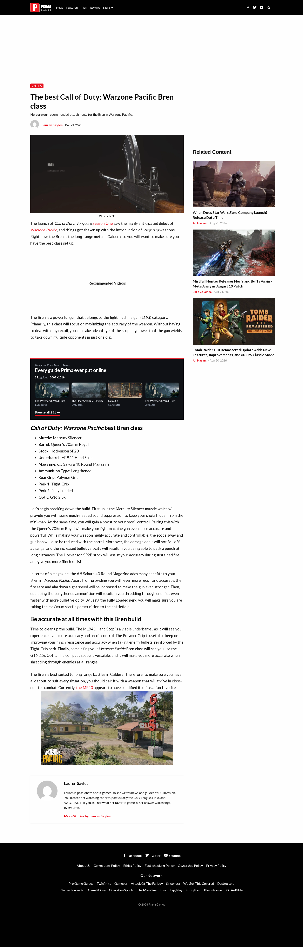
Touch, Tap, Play (171, 890)
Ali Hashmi (200, 223)
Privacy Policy (216, 865)
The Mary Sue (146, 890)
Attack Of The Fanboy (147, 883)
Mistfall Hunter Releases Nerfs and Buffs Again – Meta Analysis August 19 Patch (232, 283)
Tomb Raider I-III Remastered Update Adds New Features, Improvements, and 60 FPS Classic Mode (233, 352)
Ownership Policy (190, 865)
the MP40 (84, 687)
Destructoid (225, 883)
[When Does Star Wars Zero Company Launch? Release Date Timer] (234, 184)
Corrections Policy (107, 865)
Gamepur (121, 883)
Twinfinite (104, 883)
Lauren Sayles (52, 125)
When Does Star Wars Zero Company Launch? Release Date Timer (230, 215)
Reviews (95, 7)
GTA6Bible (234, 890)
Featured (72, 7)
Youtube (174, 855)
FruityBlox (193, 890)
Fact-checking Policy (160, 865)
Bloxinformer (213, 890)
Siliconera (173, 883)
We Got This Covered (198, 883)
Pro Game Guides (81, 883)
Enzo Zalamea (202, 291)
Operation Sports (121, 890)
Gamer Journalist (73, 890)
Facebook (134, 855)
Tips (84, 7)
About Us (109, 5)
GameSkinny (97, 890)
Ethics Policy (132, 865)
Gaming (37, 85)
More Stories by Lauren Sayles (87, 816)
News (59, 7)
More (110, 9)
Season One (103, 223)
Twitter (155, 855)
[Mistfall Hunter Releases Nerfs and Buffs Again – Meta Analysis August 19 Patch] (234, 253)
